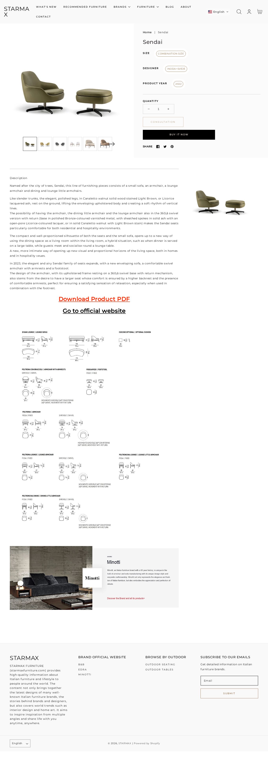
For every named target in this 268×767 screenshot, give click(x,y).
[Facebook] (158, 146)
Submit (229, 693)
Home (147, 32)
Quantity (151, 101)
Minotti (84, 674)
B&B (81, 664)
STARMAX (125, 743)
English (17, 743)
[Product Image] (67, 90)
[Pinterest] (172, 146)
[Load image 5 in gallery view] (90, 144)
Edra (82, 669)
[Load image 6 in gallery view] (105, 144)
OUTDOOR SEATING (160, 664)
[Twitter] (165, 146)
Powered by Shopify (147, 743)
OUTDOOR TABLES (159, 669)
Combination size (171, 53)
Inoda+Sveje (176, 68)
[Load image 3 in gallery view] (60, 144)
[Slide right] (111, 144)
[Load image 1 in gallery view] (30, 144)
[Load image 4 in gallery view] (75, 144)
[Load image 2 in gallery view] (45, 144)
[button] (218, 12)
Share (147, 146)
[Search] (239, 11)
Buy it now (179, 134)
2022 (178, 83)
